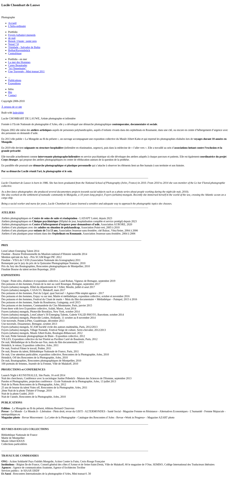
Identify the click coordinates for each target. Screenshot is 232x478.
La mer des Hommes (19, 62)
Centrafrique (15, 53)
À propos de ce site (11, 106)
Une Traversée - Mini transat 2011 (26, 71)
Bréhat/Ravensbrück (19, 50)
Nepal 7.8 (13, 44)
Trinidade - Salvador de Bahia (24, 47)
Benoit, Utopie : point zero (22, 41)
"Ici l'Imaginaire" (17, 68)
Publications (14, 80)
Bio (10, 92)
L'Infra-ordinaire (17, 26)
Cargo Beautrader (17, 65)
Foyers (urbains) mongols (21, 35)
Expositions (14, 83)
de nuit (11, 38)
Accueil (12, 23)
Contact (12, 95)
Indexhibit (18, 112)
